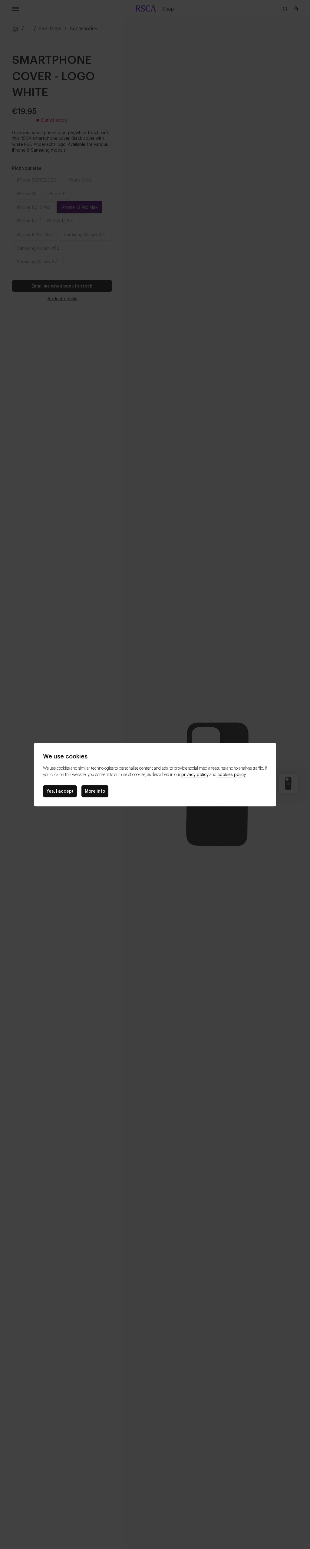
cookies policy (231, 774)
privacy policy (195, 774)
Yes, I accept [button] (60, 791)
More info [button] (95, 791)
